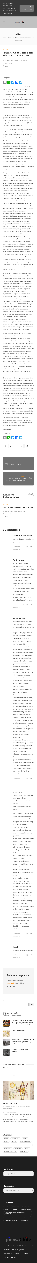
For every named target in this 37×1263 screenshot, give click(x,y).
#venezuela (23, 1151)
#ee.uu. (6, 1141)
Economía (18, 1253)
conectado (11, 983)
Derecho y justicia (18, 1250)
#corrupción (15, 1138)
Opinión (10, 37)
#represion (18, 1148)
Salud (13, 1257)
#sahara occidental (10, 1151)
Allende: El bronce (16, 464)
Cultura (7, 1250)
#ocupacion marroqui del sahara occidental (17, 1145)
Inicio (4, 37)
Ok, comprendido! (27, 8)
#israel (14, 1141)
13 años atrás (16, 546)
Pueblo (6, 1257)
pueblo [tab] (12, 1076)
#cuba (25, 1138)
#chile (6, 1138)
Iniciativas (22, 476)
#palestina (7, 1148)
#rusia (27, 1148)
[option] (18, 510)
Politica (26, 1253)
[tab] (11, 1013)
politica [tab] (5, 1076)
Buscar (5, 1001)
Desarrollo (8, 1253)
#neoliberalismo (25, 1141)
